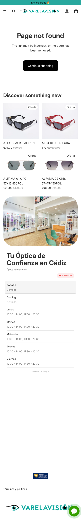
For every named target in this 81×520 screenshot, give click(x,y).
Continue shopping (40, 65)
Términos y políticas (15, 489)
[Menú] (5, 11)
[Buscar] (13, 11)
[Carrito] (76, 11)
